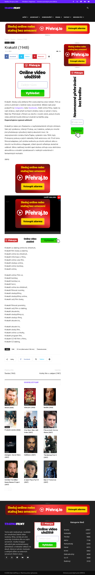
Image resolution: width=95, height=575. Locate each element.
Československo (41, 349)
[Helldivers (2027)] (32, 444)
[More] (49, 56)
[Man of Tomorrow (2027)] (52, 469)
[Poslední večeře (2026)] (13, 419)
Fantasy (67, 17)
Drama (57, 17)
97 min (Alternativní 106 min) (25, 349)
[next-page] (9, 489)
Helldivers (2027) (30, 455)
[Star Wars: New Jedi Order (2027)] (32, 419)
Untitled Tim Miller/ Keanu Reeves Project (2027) (12, 482)
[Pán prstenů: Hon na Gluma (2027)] (52, 419)
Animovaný (34, 17)
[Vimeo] (81, 1)
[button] (87, 8)
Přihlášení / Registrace (28, 1)
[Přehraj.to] (47, 28)
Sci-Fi (12, 42)
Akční (24, 17)
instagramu (19, 108)
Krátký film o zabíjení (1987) (50, 373)
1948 (12, 349)
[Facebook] (73, 1)
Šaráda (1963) (10, 373)
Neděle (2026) (48, 407)
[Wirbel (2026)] (13, 397)
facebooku (33, 108)
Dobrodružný (47, 17)
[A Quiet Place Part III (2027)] (32, 469)
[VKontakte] (85, 1)
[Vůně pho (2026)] (32, 397)
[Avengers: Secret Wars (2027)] (13, 444)
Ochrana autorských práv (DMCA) (47, 1)
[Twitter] (77, 1)
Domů (7, 39)
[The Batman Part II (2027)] (52, 444)
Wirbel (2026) (9, 407)
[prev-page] (6, 489)
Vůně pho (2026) (29, 407)
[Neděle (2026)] (52, 397)
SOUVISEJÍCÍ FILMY (31, 382)
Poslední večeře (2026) (12, 430)
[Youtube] (88, 1)
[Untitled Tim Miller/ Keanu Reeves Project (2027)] (13, 469)
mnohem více (77, 17)
